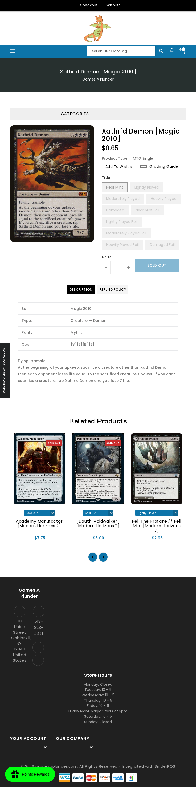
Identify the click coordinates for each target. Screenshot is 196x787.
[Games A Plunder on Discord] (38, 660)
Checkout (89, 5)
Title (106, 177)
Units (107, 257)
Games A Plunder (98, 79)
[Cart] (182, 51)
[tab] (81, 289)
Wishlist (113, 5)
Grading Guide (163, 166)
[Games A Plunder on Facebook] (38, 647)
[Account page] (172, 51)
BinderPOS (165, 766)
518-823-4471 (38, 627)
